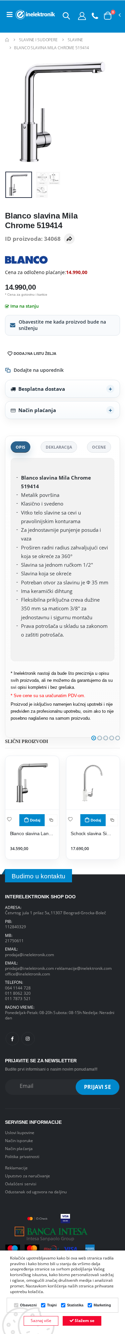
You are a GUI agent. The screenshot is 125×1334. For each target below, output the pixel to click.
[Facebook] (12, 1038)
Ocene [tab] (99, 447)
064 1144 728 (18, 987)
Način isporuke (19, 1140)
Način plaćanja (37, 410)
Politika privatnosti (22, 1156)
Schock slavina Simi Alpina (93, 833)
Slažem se (84, 1320)
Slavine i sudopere (38, 40)
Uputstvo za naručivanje (27, 1175)
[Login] (82, 15)
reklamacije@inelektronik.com (83, 968)
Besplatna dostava (41, 388)
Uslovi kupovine (19, 1132)
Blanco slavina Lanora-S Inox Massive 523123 (32, 833)
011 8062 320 (18, 993)
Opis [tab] (20, 447)
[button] (66, 16)
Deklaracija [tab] (59, 447)
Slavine (75, 40)
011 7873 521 (18, 998)
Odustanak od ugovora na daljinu (36, 1191)
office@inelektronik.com (27, 973)
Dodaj (35, 820)
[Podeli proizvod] (69, 238)
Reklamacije (16, 1167)
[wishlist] (9, 818)
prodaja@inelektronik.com (29, 954)
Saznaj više (41, 1320)
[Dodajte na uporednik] (51, 820)
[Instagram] (28, 1038)
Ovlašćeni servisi (20, 1183)
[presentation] (14, 111)
